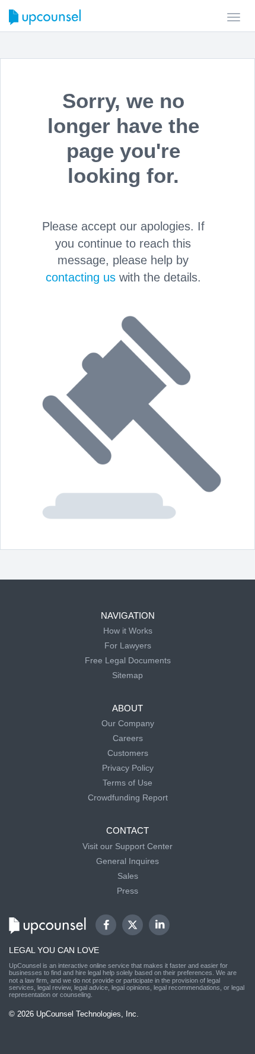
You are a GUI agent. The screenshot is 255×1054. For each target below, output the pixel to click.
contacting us (81, 277)
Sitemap (127, 675)
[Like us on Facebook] (105, 924)
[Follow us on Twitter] (133, 925)
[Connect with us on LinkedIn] (159, 924)
